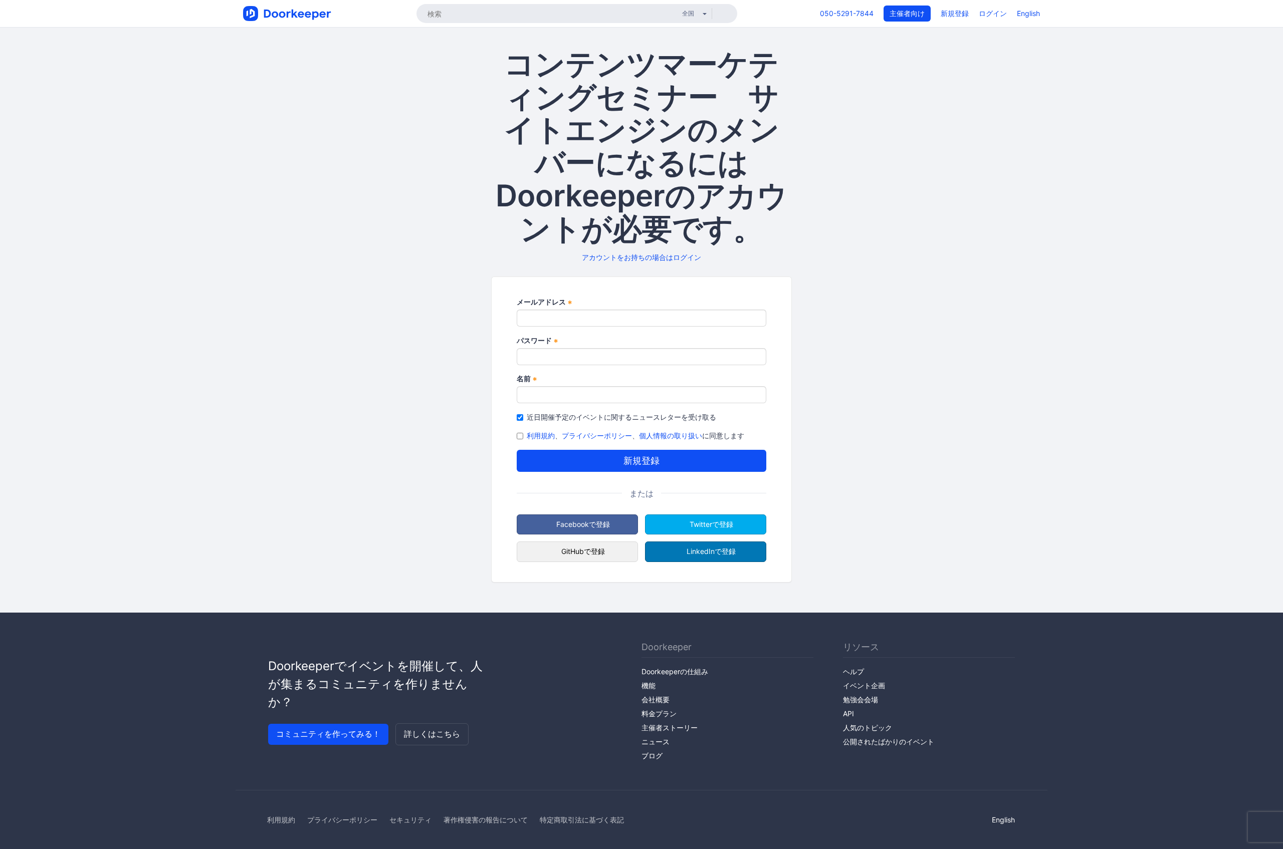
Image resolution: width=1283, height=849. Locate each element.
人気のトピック (867, 727)
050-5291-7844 (847, 13)
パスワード (537, 341)
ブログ (652, 755)
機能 (649, 685)
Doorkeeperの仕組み (675, 671)
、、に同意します (635, 435)
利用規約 (541, 435)
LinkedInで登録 (711, 551)
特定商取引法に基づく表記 (582, 819)
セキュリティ (410, 819)
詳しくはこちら (432, 734)
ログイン (993, 13)
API (848, 713)
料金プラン (659, 713)
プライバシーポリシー (597, 435)
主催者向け (907, 13)
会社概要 (656, 699)
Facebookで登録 (583, 524)
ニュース (656, 741)
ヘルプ (853, 671)
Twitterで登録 (711, 524)
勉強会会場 (860, 699)
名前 (527, 379)
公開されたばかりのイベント (888, 741)
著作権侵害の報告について (486, 819)
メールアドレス (544, 302)
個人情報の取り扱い (670, 435)
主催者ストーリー (670, 727)
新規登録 (955, 13)
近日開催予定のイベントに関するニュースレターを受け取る (621, 417)
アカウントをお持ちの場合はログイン (641, 257)
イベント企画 (864, 685)
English (1028, 13)
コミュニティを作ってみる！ (328, 734)
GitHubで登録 (583, 551)
